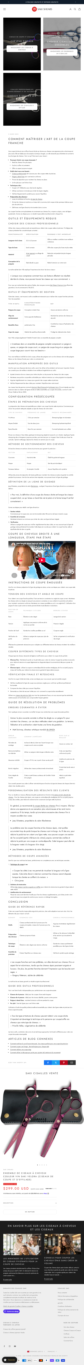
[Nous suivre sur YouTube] (15, 1346)
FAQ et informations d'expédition (68, 1296)
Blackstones (34, 486)
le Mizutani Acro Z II (55, 387)
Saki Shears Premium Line (58, 285)
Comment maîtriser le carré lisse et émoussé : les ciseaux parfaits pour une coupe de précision (39, 1044)
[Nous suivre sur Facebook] (4, 1346)
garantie (60, 1303)
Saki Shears (8, 1170)
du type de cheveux (36, 199)
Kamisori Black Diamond (39, 387)
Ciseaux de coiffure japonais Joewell (14, 1329)
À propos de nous (63, 1315)
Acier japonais (30, 253)
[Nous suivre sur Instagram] (10, 1346)
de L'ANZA (51, 729)
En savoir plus (7, 1279)
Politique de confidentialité (66, 1299)
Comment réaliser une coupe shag (20, 1049)
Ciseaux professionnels (19, 174)
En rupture (30, 1212)
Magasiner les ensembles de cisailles (62, 52)
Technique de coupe (17, 864)
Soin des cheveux (69, 1327)
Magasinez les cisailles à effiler (22, 107)
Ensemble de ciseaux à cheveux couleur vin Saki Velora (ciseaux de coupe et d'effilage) (28, 1176)
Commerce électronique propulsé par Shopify (50, 1356)
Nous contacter (62, 1293)
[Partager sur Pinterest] (64, 1062)
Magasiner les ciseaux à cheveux (22, 49)
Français (51, 1351)
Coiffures (66, 1334)
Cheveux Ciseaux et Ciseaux (72, 1330)
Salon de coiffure (69, 1337)
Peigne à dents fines (18, 177)
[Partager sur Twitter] (56, 1062)
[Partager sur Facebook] (48, 1062)
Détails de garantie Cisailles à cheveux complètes (18, 1306)
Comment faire (68, 1341)
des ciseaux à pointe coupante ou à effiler (27, 887)
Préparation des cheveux (18, 197)
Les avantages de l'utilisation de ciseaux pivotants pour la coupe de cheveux (21, 1261)
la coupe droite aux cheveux (44, 805)
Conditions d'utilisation (65, 1306)
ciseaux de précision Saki (23, 695)
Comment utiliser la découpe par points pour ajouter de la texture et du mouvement (35, 1052)
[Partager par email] (72, 1062)
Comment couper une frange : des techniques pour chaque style (29, 1046)
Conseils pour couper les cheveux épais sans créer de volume (61, 1261)
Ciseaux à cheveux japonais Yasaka (14, 1332)
